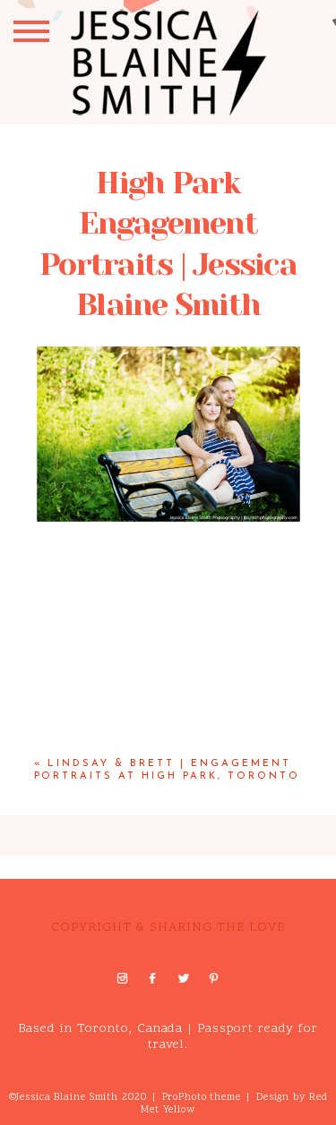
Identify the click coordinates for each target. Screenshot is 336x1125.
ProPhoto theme (201, 1097)
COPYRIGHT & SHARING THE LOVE (167, 927)
